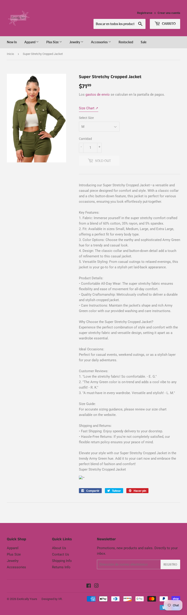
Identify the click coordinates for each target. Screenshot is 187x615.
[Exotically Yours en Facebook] (88, 586)
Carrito (168, 24)
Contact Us (60, 554)
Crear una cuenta (169, 13)
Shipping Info (62, 561)
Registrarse (144, 13)
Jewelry (75, 42)
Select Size (86, 118)
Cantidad (85, 139)
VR (60, 599)
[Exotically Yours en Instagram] (96, 586)
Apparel (30, 42)
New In (12, 42)
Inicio (10, 54)
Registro (170, 564)
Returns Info (61, 567)
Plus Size (52, 42)
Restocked (126, 42)
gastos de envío (98, 94)
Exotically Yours (27, 599)
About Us (59, 548)
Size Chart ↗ (88, 108)
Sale (143, 42)
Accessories (99, 42)
